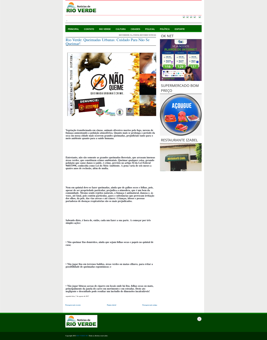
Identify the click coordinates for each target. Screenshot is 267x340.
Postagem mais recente (73, 305)
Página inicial (111, 305)
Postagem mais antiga (149, 305)
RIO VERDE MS (82, 336)
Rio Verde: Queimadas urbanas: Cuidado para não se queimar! (107, 41)
